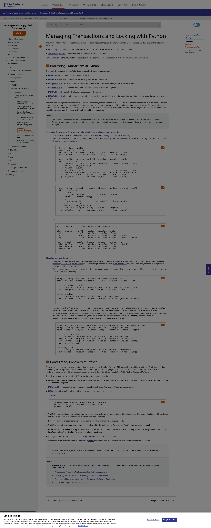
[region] (105, 520)
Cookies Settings (153, 520)
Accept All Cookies (169, 520)
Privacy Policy (83, 526)
